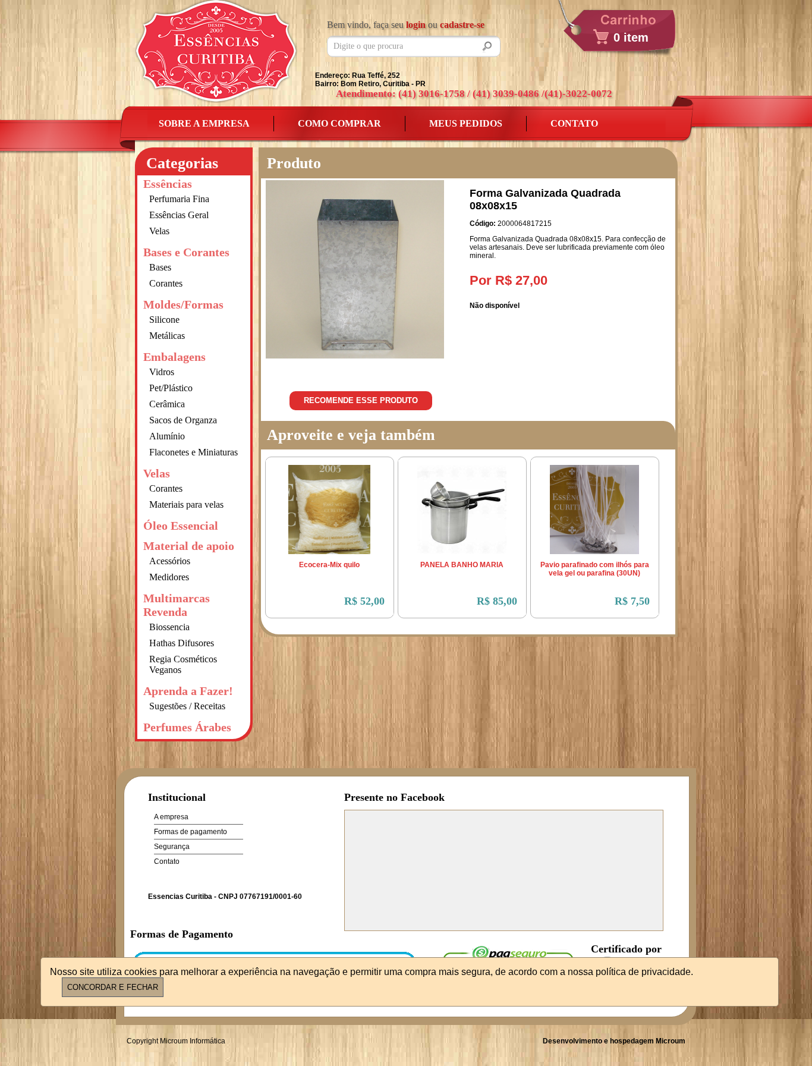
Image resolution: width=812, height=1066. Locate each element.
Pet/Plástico (171, 388)
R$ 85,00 (497, 601)
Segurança (172, 846)
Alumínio (167, 436)
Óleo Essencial (180, 525)
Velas (159, 231)
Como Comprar (339, 123)
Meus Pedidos (465, 123)
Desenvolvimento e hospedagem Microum (614, 1041)
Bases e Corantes (186, 252)
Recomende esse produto (361, 400)
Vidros (161, 372)
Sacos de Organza (183, 420)
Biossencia (169, 627)
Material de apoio (188, 545)
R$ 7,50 (632, 601)
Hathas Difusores (181, 643)
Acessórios (169, 561)
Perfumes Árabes (187, 727)
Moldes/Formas (183, 304)
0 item (631, 37)
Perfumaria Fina (179, 199)
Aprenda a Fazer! (188, 690)
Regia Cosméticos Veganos (183, 664)
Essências (167, 183)
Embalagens (174, 356)
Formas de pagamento (190, 832)
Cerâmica (167, 404)
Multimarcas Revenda (176, 605)
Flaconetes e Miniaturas (193, 452)
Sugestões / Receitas (187, 706)
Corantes (165, 283)
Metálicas (167, 336)
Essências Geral (179, 215)
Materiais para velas (186, 504)
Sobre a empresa (204, 123)
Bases (160, 267)
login (416, 25)
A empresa (171, 817)
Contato (574, 123)
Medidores (169, 577)
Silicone (164, 320)
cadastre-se (462, 25)
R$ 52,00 (364, 601)
